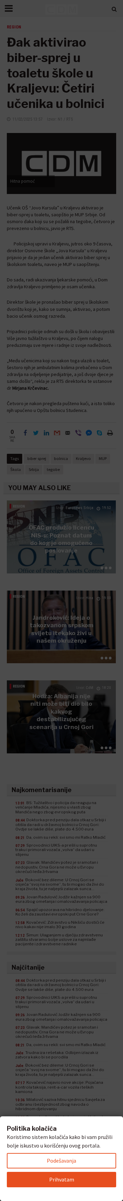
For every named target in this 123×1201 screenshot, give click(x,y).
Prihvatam (61, 1179)
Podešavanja (61, 1160)
